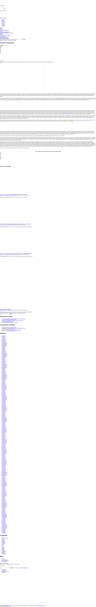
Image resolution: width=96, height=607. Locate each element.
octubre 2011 (4, 494)
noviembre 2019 (4, 408)
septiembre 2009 (4, 516)
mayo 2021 (4, 392)
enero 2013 (4, 481)
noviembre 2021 (4, 386)
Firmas (3, 21)
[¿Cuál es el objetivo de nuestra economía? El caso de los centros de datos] (21, 193)
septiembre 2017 (4, 431)
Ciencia (3, 539)
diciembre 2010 (4, 503)
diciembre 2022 (4, 375)
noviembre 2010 (4, 504)
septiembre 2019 (4, 410)
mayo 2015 (4, 456)
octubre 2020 (4, 398)
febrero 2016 (4, 448)
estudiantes (8, 35)
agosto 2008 (4, 528)
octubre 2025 (4, 344)
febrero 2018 (4, 427)
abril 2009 (3, 521)
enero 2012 (4, 491)
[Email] (48, 51)
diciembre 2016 (4, 439)
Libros (3, 546)
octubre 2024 (4, 355)
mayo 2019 (4, 413)
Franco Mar (4, 328)
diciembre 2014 (4, 461)
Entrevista (3, 37)
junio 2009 (3, 519)
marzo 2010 (4, 511)
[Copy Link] (48, 52)
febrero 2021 (4, 394)
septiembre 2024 (4, 356)
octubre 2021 (4, 387)
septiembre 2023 (4, 367)
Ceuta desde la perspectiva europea (7, 321)
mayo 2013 (4, 478)
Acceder (3, 558)
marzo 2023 (4, 372)
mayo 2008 (4, 531)
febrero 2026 (4, 341)
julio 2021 (3, 390)
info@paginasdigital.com (41, 605)
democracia (5, 35)
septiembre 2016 (4, 442)
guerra (1, 37)
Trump (2, 36)
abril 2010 (3, 510)
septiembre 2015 (4, 453)
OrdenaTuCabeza (8, 606)
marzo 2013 (4, 480)
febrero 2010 (4, 512)
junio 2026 (3, 337)
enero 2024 (4, 363)
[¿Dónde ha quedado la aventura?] (38, 308)
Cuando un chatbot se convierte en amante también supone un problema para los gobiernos (18, 253)
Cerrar (3, 19)
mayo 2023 (4, 370)
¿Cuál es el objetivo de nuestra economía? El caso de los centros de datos (15, 194)
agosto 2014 (4, 464)
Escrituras (3, 543)
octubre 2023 (4, 366)
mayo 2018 (4, 424)
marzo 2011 (4, 500)
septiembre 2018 (4, 420)
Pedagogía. (7, 37)
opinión (4, 36)
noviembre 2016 (4, 440)
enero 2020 (4, 406)
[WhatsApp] (48, 50)
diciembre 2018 (4, 418)
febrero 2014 (4, 470)
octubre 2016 (4, 441)
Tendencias (2, 45)
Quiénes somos (4, 569)
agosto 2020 (4, 400)
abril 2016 (3, 446)
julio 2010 (3, 507)
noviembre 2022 (4, 376)
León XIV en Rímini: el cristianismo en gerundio (9, 322)
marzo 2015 (4, 458)
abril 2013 (3, 479)
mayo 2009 (4, 520)
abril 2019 (3, 414)
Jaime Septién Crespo (5, 327)
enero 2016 (4, 449)
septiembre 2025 (4, 345)
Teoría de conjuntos (13, 327)
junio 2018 (3, 423)
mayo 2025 (4, 349)
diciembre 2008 (4, 524)
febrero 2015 (4, 459)
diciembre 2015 (4, 450)
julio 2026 (3, 336)
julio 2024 (3, 358)
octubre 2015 (4, 452)
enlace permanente (22, 312)
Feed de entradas (4, 559)
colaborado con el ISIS (69, 113)
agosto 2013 (4, 475)
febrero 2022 (4, 384)
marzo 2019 (4, 415)
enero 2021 (4, 395)
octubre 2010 (4, 505)
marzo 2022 (4, 383)
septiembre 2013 (4, 474)
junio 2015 (3, 455)
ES (2, 7)
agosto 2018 (4, 421)
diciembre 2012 (4, 482)
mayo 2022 (4, 381)
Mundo (3, 547)
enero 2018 (4, 428)
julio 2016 (3, 444)
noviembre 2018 (4, 419)
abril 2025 (3, 350)
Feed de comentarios (5, 560)
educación (1, 38)
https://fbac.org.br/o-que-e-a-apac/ (80, 120)
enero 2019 (4, 417)
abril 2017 (3, 436)
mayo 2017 (4, 435)
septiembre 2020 (4, 399)
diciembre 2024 (4, 353)
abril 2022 (3, 382)
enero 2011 (4, 502)
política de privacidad (24, 567)
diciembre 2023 (4, 364)
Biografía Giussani (5, 537)
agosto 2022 (4, 378)
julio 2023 (3, 368)
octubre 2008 (4, 526)
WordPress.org (4, 561)
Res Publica (4, 22)
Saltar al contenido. (3, 17)
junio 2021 (3, 391)
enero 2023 (4, 374)
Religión (7, 30)
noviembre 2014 (4, 462)
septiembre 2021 (4, 388)
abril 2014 (3, 468)
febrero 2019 (4, 416)
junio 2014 (3, 466)
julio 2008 (3, 529)
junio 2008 (3, 530)
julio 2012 (3, 486)
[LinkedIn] (48, 49)
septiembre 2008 (4, 527)
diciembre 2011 (4, 492)
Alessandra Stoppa (10, 310)
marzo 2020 (4, 404)
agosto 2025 (4, 346)
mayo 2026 (4, 338)
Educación (3, 542)
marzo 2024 (4, 361)
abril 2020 (3, 403)
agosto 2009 (4, 517)
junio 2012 (3, 487)
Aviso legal (4, 570)
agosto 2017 (4, 432)
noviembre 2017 (4, 429)
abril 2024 (3, 360)
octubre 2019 (4, 409)
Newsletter (3, 572)
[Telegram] (48, 157)
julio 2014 (3, 465)
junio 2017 (3, 434)
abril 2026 (3, 339)
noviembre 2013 (4, 472)
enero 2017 (4, 438)
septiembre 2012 (4, 485)
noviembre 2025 (4, 343)
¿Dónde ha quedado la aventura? (5, 309)
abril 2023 (3, 371)
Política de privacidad (5, 571)
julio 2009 (3, 518)
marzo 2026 (4, 340)
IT (4, 9)
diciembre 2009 (4, 514)
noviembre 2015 (4, 451)
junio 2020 (3, 402)
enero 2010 (4, 513)
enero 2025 (4, 352)
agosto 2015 (4, 454)
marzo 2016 (4, 447)
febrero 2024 (4, 362)
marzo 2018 (4, 426)
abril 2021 (3, 393)
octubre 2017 (4, 430)
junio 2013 (3, 477)
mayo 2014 (4, 467)
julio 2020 (3, 401)
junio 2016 (3, 445)
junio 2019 (3, 412)
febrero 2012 (4, 490)
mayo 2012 (4, 488)
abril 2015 (3, 457)
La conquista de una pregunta (10, 330)
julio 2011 (3, 497)
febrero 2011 (4, 501)
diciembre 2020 (4, 396)
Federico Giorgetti (12, 195)
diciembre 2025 (4, 342)
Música (3, 548)
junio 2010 (3, 508)
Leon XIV (1, 35)
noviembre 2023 (4, 365)
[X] (48, 48)
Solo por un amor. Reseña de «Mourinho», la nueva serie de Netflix (12, 320)
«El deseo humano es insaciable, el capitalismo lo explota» (16, 328)
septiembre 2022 (4, 377)
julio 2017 (3, 433)
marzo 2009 (4, 522)
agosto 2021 (4, 389)
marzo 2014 (4, 469)
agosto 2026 (4, 335)
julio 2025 (3, 347)
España (4, 38)
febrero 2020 (4, 405)
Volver (15, 40)
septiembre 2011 (4, 495)
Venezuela (7, 38)
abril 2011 (3, 499)
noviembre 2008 (4, 525)
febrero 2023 (4, 373)
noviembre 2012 (4, 483)
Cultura (3, 24)
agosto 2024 (4, 357)
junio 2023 (3, 369)
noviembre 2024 (4, 354)
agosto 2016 (4, 443)
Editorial (3, 20)
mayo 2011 (4, 498)
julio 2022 (3, 379)
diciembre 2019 (4, 407)
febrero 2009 (4, 523)
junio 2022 (3, 380)
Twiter (40, 151)
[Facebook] (48, 47)
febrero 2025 (4, 351)
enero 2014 (4, 471)
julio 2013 (3, 476)
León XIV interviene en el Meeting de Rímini (9, 319)
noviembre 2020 (4, 397)
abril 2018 (3, 425)
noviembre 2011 (4, 493)
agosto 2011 (4, 496)
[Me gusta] (0, 59)
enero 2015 (4, 460)
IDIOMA (1, 565)
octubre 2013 (4, 473)
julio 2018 (3, 422)
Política (5, 30)
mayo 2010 (4, 509)
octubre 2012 (4, 484)
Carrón (3, 23)
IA (0, 36)
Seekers (3, 25)
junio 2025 (3, 348)
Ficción (3, 544)
